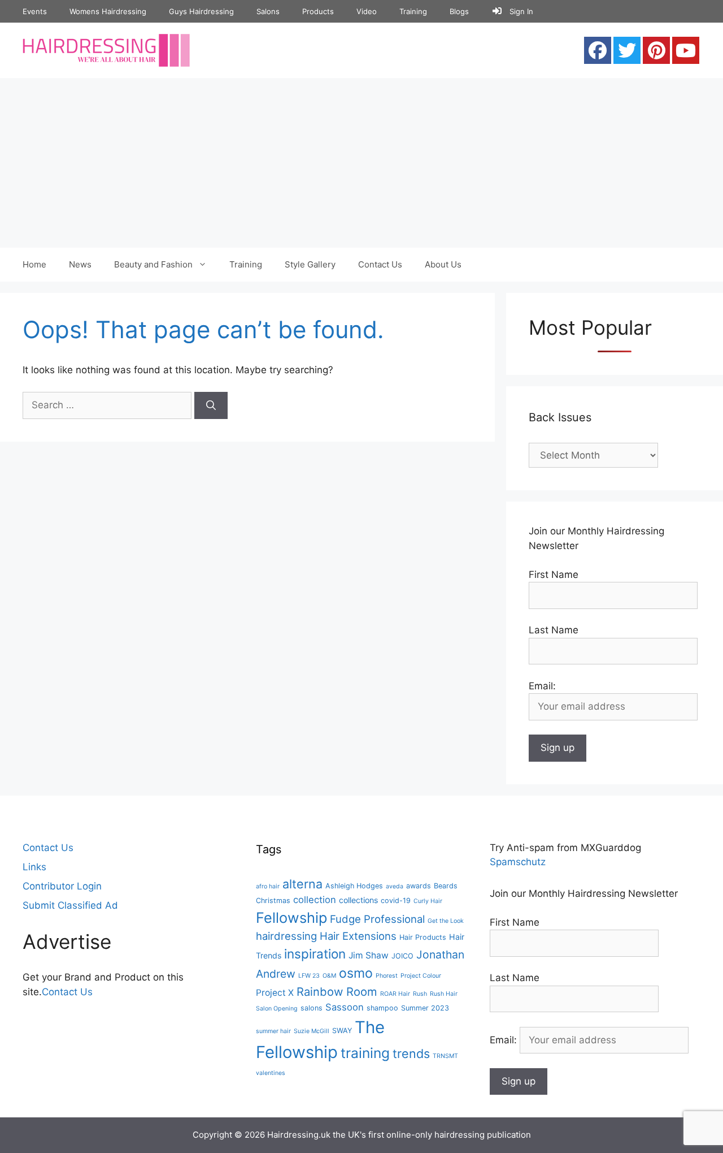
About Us (443, 264)
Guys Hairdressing (201, 11)
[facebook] (597, 50)
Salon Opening (277, 1008)
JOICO (402, 956)
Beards (446, 886)
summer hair (273, 1031)
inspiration (315, 953)
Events (35, 11)
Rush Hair (444, 993)
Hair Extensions (358, 936)
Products (318, 11)
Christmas (273, 900)
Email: (505, 1040)
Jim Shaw (369, 955)
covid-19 (396, 900)
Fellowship (291, 917)
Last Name (553, 630)
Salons (268, 11)
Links (34, 867)
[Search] (211, 405)
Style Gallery (310, 264)
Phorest (387, 975)
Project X (275, 992)
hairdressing (286, 936)
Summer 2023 (425, 1008)
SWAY (342, 1030)
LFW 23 (309, 975)
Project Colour (420, 975)
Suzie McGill (311, 1031)
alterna (302, 883)
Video (366, 11)
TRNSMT (445, 1056)
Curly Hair (427, 901)
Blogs (459, 11)
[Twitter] (627, 50)
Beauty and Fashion (153, 264)
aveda (394, 886)
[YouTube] (685, 50)
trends (411, 1053)
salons (311, 1008)
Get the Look (446, 921)
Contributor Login (62, 886)
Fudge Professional (377, 919)
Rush (420, 993)
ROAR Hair (395, 993)
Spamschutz (518, 861)
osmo (356, 973)
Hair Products (422, 937)
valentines (270, 1073)
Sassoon (344, 1007)
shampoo (382, 1008)
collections (358, 900)
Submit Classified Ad (70, 905)
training (365, 1052)
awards (418, 886)
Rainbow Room (337, 991)
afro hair (268, 886)
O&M (329, 975)
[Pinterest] (656, 50)
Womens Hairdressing (107, 11)
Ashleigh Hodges (354, 886)
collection (314, 899)
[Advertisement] (361, 163)
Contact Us (380, 264)
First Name (553, 574)
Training (413, 11)
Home (34, 264)
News (80, 264)
